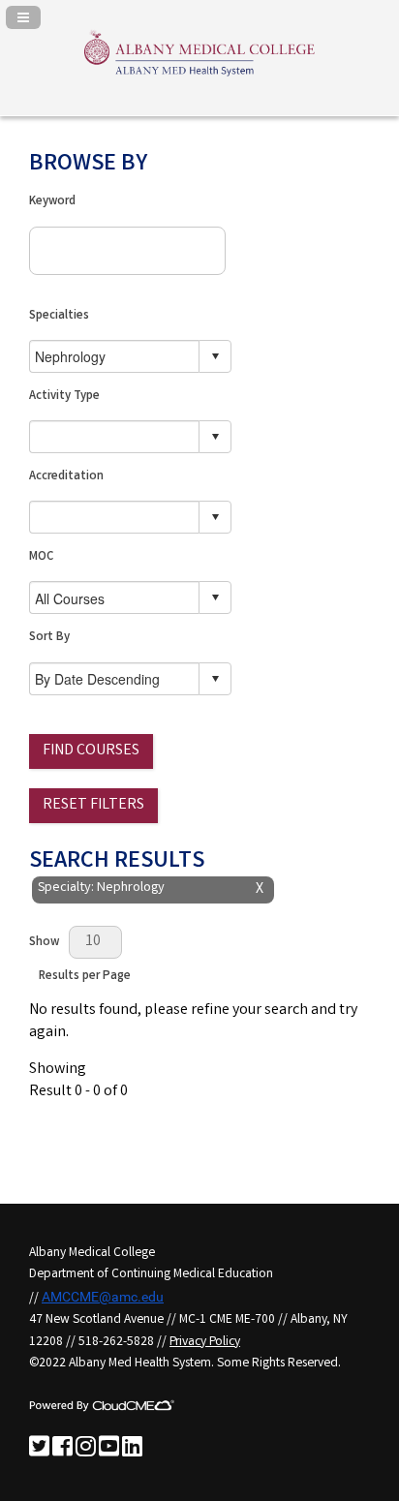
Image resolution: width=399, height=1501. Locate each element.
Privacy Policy (204, 1342)
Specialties (59, 316)
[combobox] (115, 356)
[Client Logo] (199, 75)
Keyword (52, 202)
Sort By (49, 637)
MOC (41, 557)
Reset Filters (93, 805)
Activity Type (64, 396)
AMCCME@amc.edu (103, 1296)
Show (44, 943)
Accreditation (66, 477)
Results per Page (85, 976)
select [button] (215, 356)
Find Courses (91, 751)
